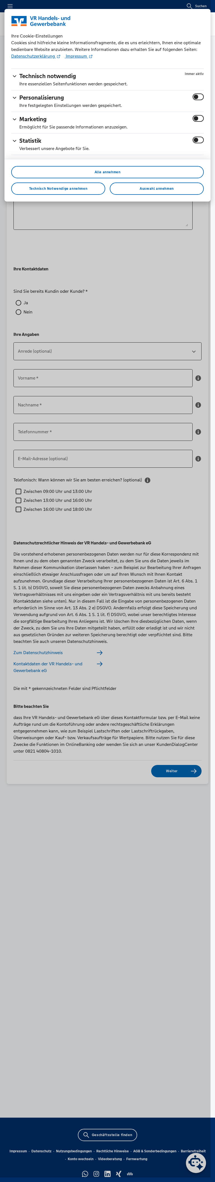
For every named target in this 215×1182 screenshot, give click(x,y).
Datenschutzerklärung (33, 56)
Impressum (76, 56)
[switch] (198, 96)
